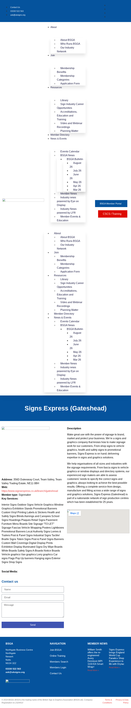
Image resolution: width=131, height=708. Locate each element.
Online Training (57, 655)
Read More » (93, 670)
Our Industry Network (65, 49)
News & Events (58, 138)
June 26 (74, 176)
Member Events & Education (69, 218)
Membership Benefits (65, 70)
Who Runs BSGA (70, 43)
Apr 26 (77, 186)
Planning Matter (69, 131)
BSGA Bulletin (75, 159)
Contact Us (56, 673)
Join (52, 55)
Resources (56, 87)
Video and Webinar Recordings (69, 125)
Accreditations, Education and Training (67, 115)
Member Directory (59, 134)
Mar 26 (77, 189)
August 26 (75, 165)
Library (64, 100)
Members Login (58, 667)
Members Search (59, 661)
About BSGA (67, 40)
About (53, 27)
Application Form (70, 83)
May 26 (77, 182)
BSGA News (67, 155)
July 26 (77, 170)
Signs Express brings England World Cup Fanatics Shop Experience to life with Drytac (116, 656)
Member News (68, 193)
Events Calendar (69, 151)
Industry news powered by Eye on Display (68, 201)
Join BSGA (56, 649)
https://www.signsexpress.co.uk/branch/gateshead (30, 491)
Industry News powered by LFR (67, 211)
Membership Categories (65, 78)
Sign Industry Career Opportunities (70, 106)
